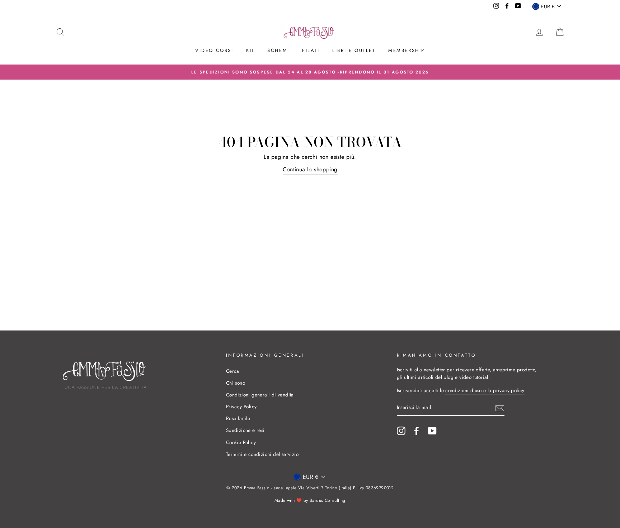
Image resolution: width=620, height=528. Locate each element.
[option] (310, 72)
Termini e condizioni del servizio (262, 454)
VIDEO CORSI (214, 50)
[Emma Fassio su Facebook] (416, 431)
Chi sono (235, 382)
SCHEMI (278, 50)
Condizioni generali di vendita (260, 394)
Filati (311, 50)
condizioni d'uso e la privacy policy (484, 390)
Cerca (232, 371)
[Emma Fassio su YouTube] (432, 431)
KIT (250, 50)
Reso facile (238, 418)
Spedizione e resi (245, 430)
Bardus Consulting (328, 500)
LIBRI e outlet (353, 50)
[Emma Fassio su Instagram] (401, 431)
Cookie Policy (241, 442)
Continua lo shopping (310, 169)
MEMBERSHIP (406, 50)
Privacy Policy (241, 406)
